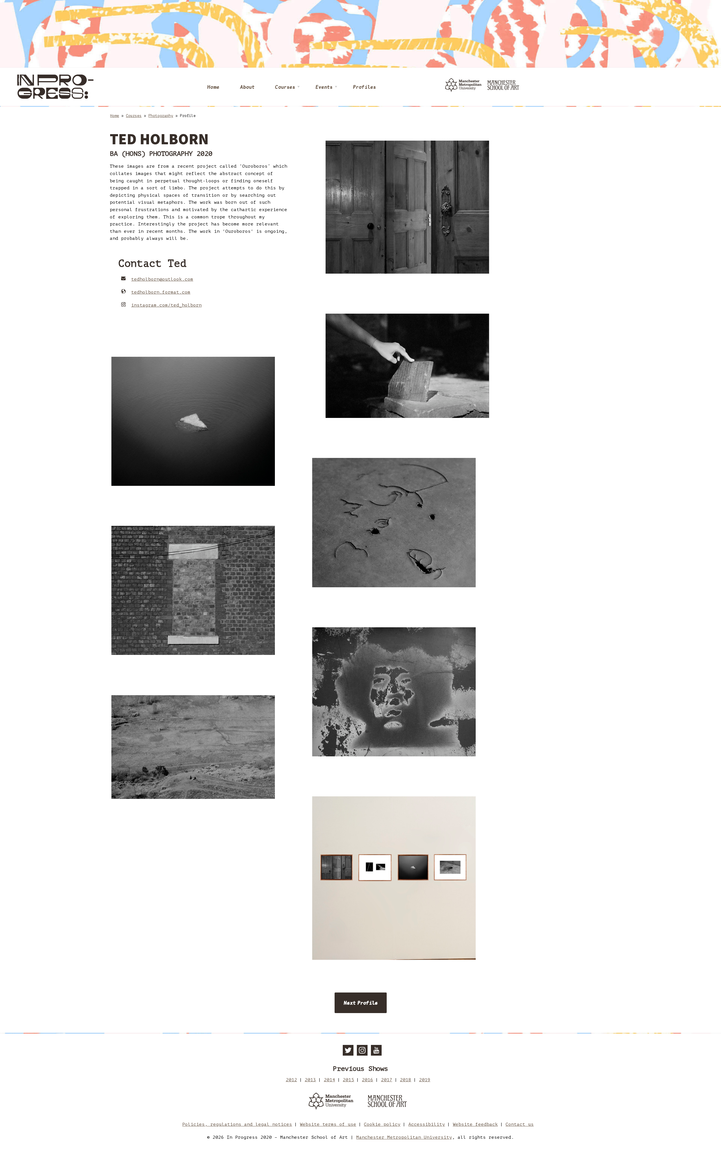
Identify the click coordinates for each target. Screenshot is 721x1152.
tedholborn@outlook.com (162, 279)
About (247, 86)
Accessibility (426, 1124)
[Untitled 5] (193, 747)
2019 (424, 1079)
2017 (386, 1079)
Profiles (364, 86)
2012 (291, 1079)
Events (324, 86)
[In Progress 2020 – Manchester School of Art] (56, 87)
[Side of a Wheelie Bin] (394, 692)
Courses (285, 86)
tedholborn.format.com (160, 292)
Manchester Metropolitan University (404, 1137)
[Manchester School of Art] (390, 1102)
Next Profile (361, 1002)
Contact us (520, 1124)
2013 (310, 1079)
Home (213, 86)
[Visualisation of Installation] (394, 878)
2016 (367, 1079)
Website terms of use (328, 1124)
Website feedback (475, 1124)
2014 (329, 1079)
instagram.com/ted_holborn (166, 305)
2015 (348, 1079)
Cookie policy (382, 1124)
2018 (405, 1079)
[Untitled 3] (394, 522)
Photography (160, 116)
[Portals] (407, 207)
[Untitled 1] (407, 365)
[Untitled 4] (193, 590)
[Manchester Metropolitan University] (330, 1102)
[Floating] (193, 421)
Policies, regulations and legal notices (237, 1124)
